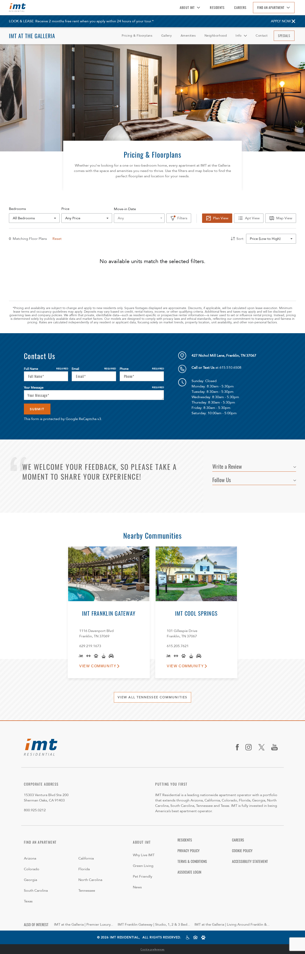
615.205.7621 (178, 646)
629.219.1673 (90, 646)
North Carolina (90, 879)
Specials (284, 35)
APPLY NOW (281, 21)
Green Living (143, 865)
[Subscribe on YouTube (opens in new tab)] (276, 747)
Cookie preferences (152, 949)
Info (238, 35)
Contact (262, 35)
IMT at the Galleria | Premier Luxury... (83, 924)
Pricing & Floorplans (137, 35)
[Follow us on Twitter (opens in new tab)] (263, 747)
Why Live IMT (144, 855)
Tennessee (86, 890)
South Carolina (36, 890)
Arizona (30, 858)
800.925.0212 (35, 810)
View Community (97, 666)
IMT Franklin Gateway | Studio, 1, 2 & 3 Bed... (154, 924)
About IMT (187, 7)
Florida (84, 869)
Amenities (188, 35)
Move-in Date (125, 209)
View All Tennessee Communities (152, 697)
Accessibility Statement (250, 861)
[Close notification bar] (293, 21)
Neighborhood (216, 35)
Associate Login (189, 872)
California (86, 858)
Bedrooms (17, 208)
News (137, 887)
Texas (28, 901)
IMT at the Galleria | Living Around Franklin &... (231, 924)
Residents (217, 7)
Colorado (31, 869)
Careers (240, 7)
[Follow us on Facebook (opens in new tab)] (239, 747)
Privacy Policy (189, 850)
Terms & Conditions (192, 861)
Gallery (166, 35)
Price (65, 208)
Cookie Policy (242, 850)
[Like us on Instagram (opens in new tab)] (250, 747)
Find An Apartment (270, 7)
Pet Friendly (142, 876)
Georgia (30, 879)
